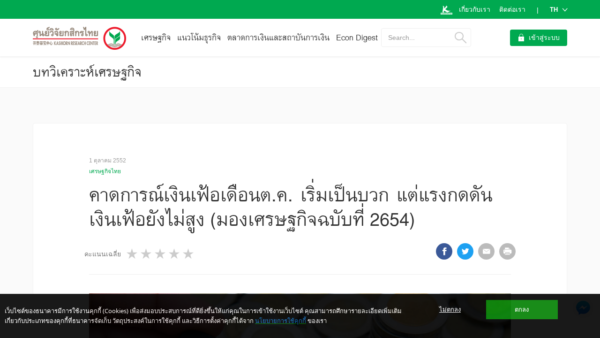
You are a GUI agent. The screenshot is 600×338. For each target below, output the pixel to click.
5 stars (189, 253)
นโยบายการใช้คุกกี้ (280, 320)
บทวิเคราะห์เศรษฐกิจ (87, 72)
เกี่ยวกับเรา (474, 9)
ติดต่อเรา (512, 9)
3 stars (161, 253)
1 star (133, 253)
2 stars (147, 253)
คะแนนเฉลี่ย (102, 254)
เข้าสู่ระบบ (544, 37)
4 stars (175, 253)
